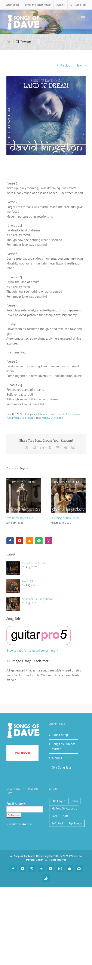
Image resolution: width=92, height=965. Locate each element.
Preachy (16, 417)
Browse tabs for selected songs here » (32, 650)
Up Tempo (75, 823)
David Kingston (44, 855)
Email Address (15, 804)
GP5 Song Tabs (61, 767)
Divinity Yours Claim (65, 518)
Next (79, 65)
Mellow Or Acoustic (52, 417)
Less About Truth (33, 563)
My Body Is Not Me (19, 518)
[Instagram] (48, 540)
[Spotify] (39, 540)
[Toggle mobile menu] (83, 16)
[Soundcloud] (29, 540)
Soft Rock (58, 823)
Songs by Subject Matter (63, 746)
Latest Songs (60, 735)
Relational (27, 417)
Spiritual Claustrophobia (37, 599)
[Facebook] (10, 540)
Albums (57, 758)
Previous (66, 65)
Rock (55, 816)
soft (65, 816)
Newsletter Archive (19, 824)
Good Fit (27, 581)
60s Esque (58, 801)
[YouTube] (19, 540)
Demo (74, 801)
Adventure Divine (47, 414)
